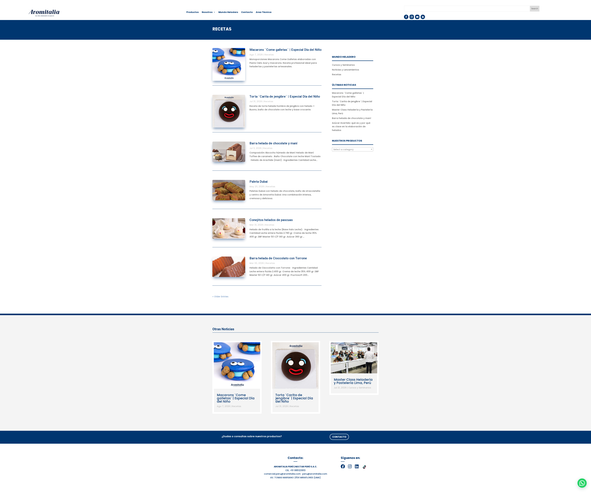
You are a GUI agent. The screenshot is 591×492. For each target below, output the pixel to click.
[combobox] (352, 149)
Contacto (247, 12)
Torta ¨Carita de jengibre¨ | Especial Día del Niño (284, 96)
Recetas (269, 54)
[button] (582, 483)
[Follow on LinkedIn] (422, 17)
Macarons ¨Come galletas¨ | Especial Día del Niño (285, 50)
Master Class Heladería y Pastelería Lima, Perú (353, 381)
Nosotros (207, 12)
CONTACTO (339, 436)
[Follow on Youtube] (417, 17)
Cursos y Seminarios (343, 64)
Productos (192, 12)
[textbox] (352, 149)
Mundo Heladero (228, 12)
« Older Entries (220, 296)
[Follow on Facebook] (406, 17)
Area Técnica (263, 12)
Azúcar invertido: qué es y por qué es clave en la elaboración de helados (351, 126)
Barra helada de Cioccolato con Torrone (278, 258)
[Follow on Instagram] (411, 17)
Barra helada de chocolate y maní (273, 143)
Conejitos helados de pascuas (271, 220)
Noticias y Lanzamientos (345, 69)
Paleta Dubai (258, 181)
